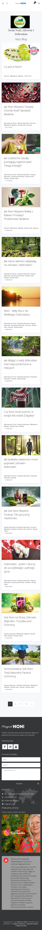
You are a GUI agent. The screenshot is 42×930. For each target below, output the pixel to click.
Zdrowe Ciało (22, 125)
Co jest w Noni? (13, 67)
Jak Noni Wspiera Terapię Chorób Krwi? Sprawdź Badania (18, 110)
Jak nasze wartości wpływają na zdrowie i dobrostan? (20, 263)
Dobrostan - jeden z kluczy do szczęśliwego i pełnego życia (19, 567)
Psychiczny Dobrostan (17, 176)
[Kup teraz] (21, 833)
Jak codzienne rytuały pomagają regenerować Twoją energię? (18, 161)
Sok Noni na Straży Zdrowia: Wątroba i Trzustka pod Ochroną (20, 621)
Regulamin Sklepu (32, 924)
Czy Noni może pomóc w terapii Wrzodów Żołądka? (19, 413)
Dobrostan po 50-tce (10, 123)
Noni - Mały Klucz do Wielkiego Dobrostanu (17, 312)
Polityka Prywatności (18, 924)
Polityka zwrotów (21, 926)
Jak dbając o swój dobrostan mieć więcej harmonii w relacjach (20, 364)
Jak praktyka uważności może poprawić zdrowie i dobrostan (21, 463)
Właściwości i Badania (16, 76)
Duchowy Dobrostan (23, 175)
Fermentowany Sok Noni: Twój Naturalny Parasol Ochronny (18, 672)
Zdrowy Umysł (14, 178)
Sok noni (6, 76)
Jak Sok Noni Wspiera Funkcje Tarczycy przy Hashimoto (17, 514)
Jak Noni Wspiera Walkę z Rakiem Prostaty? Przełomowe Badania (18, 215)
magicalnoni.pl (9, 804)
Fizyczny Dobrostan (23, 123)
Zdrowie (29, 125)
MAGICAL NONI (22, 922)
